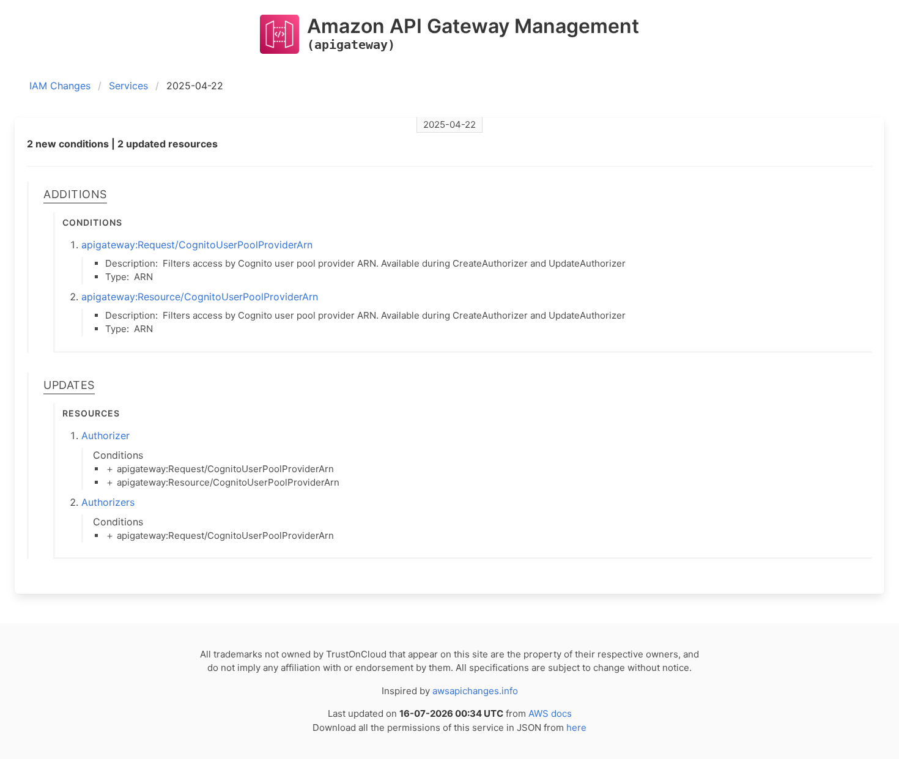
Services (128, 86)
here (576, 727)
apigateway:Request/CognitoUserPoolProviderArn (197, 245)
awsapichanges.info (475, 691)
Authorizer (105, 435)
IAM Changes (60, 86)
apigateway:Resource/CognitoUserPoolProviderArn (199, 297)
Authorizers (108, 502)
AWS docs (550, 713)
